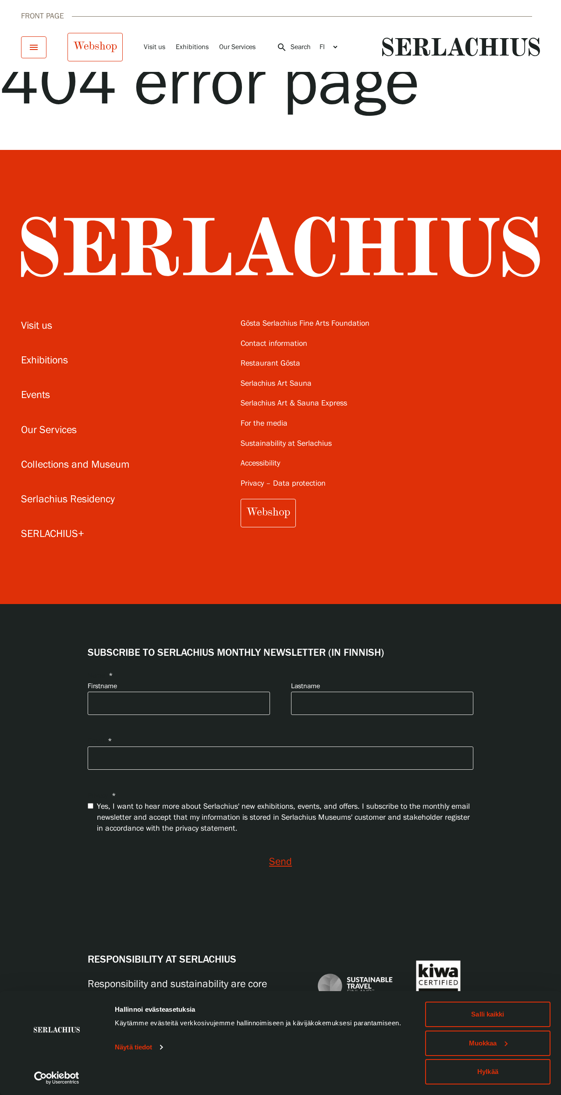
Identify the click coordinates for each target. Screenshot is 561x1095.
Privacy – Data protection (283, 483)
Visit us (154, 47)
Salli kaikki (487, 1014)
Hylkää (487, 1071)
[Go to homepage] (461, 47)
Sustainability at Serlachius (286, 443)
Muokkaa (483, 1043)
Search (294, 47)
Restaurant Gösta (270, 363)
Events (35, 395)
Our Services (237, 47)
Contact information (274, 343)
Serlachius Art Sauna (276, 383)
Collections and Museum (75, 465)
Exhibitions (192, 47)
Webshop (95, 46)
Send (280, 862)
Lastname (305, 686)
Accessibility (260, 463)
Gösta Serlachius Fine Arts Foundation (305, 323)
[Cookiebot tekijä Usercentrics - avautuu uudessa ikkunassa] (56, 1077)
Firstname (102, 686)
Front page (42, 16)
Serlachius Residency (68, 499)
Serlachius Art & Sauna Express (294, 403)
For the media (264, 423)
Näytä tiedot (133, 1047)
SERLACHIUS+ (52, 534)
